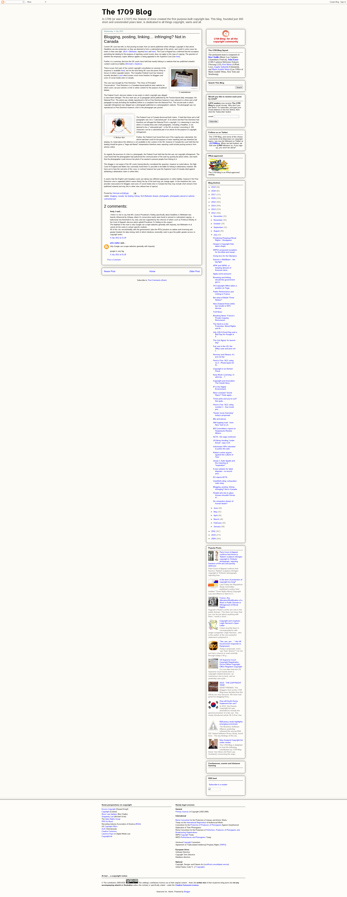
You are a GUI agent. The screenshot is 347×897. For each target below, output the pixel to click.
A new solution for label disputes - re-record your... (223, 471)
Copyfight (106, 812)
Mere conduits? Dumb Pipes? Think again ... (223, 394)
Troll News (217, 312)
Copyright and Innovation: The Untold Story (224, 382)
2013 (213, 209)
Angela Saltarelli (221, 67)
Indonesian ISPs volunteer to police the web (224, 447)
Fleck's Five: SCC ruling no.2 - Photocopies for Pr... (223, 362)
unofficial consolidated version (216, 864)
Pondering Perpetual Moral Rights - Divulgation (224, 239)
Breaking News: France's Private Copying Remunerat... (223, 318)
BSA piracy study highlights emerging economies (231, 723)
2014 (213, 205)
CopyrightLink (107, 836)
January (217, 526)
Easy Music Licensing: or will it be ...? (223, 376)
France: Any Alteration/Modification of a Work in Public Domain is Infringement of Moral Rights (231, 602)
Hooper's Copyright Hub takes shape (223, 245)
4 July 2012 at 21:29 (118, 238)
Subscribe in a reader (218, 784)
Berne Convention (182, 820)
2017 (213, 194)
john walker (115, 243)
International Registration (196, 823)
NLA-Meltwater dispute (149, 196)
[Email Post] (135, 193)
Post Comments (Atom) (157, 280)
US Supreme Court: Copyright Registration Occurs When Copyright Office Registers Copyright (231, 663)
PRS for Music (107, 821)
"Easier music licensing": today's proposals (223, 414)
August (217, 231)
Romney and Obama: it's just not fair (223, 355)
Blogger (187, 892)
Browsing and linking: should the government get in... (224, 279)
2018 (213, 191)
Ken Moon (227, 64)
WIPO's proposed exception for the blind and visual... (225, 251)
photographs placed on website (182, 196)
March (217, 519)
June (216, 508)
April (216, 515)
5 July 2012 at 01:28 (118, 255)
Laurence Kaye (107, 834)
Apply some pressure (222, 274)
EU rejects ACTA (220, 477)
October (217, 224)
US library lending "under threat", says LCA (223, 441)
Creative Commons (109, 831)
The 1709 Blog (127, 11)
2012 (213, 213)
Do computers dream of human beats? (223, 502)
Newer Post (109, 271)
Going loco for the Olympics (225, 256)
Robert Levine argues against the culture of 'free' (223, 454)
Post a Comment (114, 260)
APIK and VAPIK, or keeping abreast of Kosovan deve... (222, 267)
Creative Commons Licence (186, 885)
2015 (213, 202)
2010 (213, 535)
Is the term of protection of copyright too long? (231, 581)
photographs (164, 196)
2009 (213, 538)
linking (136, 196)
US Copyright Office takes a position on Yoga (225, 287)
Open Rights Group (112, 819)
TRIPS (223, 845)
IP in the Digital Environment (219, 388)
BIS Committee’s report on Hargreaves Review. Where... (224, 430)
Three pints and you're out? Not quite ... (225, 400)
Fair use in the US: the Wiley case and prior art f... (224, 348)
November (218, 220)
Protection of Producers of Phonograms (205, 825)
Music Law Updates (109, 814)
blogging (113, 196)
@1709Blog (214, 143)
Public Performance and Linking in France (223, 293)
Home (152, 271)
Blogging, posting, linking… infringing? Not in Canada (225, 488)
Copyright (185, 835)
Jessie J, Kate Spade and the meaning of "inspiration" (224, 463)
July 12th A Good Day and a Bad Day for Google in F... (225, 334)
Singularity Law (108, 817)
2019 (213, 187)
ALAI (104, 829)
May (216, 512)
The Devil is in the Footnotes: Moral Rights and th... (224, 326)
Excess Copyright (109, 809)
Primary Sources (182, 812)
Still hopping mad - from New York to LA (223, 423)
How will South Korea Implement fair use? (229, 702)
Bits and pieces (219, 419)
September (219, 227)
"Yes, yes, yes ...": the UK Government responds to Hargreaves (230, 643)
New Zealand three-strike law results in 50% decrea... (224, 306)
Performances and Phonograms (193, 837)
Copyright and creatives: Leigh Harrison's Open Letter (230, 623)
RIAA (138, 824)
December (218, 216)
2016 (213, 198)
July (216, 235)
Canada (121, 196)
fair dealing (129, 196)
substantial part (110, 199)
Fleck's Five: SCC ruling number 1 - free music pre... (223, 407)
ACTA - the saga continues (224, 437)
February (218, 523)
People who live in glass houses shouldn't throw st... (224, 495)
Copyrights (200, 867)
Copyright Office (111, 826)
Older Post (194, 271)
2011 (213, 531)
